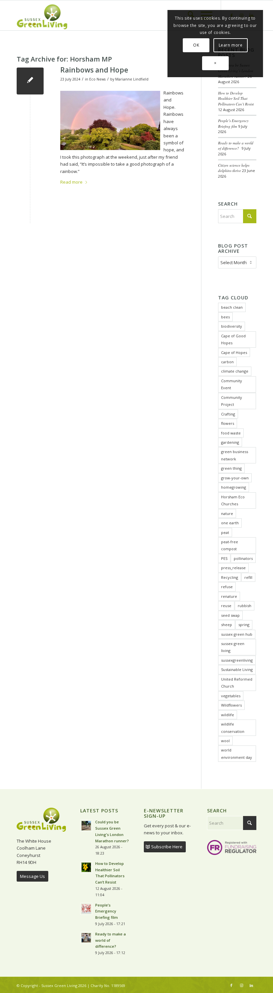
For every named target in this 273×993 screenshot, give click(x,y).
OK (196, 45)
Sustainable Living (237, 669)
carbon (227, 361)
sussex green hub (236, 634)
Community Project (231, 401)
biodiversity (231, 326)
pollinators (243, 558)
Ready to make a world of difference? (235, 145)
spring (243, 624)
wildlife (227, 714)
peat (225, 532)
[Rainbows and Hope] (30, 81)
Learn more (231, 45)
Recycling (229, 577)
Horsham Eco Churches (233, 500)
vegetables (230, 695)
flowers (227, 423)
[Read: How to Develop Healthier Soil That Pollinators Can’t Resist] (86, 867)
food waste (231, 432)
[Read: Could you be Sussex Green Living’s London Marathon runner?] (86, 826)
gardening (230, 442)
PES (224, 558)
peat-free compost (229, 545)
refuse (227, 586)
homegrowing (233, 487)
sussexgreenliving (237, 660)
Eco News (97, 79)
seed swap (230, 615)
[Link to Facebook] (231, 985)
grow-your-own (235, 477)
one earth (230, 522)
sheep (226, 624)
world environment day (236, 753)
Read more (71, 182)
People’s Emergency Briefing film (233, 123)
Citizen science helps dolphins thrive (233, 168)
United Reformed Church (236, 683)
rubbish (244, 605)
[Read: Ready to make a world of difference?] (86, 938)
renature (229, 596)
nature (227, 513)
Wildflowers (231, 705)
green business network (234, 455)
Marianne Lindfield (131, 79)
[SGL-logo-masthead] (42, 15)
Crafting (228, 414)
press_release (233, 567)
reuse (226, 605)
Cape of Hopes (234, 352)
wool (225, 740)
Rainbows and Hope (94, 70)
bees (225, 316)
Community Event (231, 384)
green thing (231, 468)
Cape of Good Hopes (233, 339)
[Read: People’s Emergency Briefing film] (86, 909)
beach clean (232, 307)
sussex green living (232, 647)
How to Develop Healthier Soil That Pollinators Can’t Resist (236, 98)
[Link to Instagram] (241, 985)
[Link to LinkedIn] (251, 985)
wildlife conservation (232, 728)
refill (248, 577)
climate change (234, 371)
